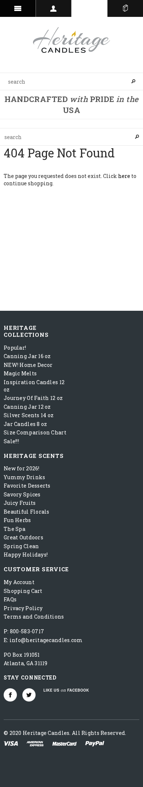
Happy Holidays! (26, 554)
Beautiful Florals (27, 511)
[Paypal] (94, 742)
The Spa (14, 528)
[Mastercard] (64, 742)
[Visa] (11, 742)
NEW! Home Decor (28, 364)
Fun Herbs (17, 520)
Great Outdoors (23, 537)
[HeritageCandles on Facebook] (10, 695)
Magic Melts (20, 373)
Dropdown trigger (54, 8)
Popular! (15, 347)
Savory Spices (22, 494)
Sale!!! (11, 441)
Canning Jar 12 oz (27, 406)
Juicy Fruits (20, 502)
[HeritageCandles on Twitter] (29, 695)
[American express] (35, 742)
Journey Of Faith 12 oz (33, 397)
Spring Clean (21, 546)
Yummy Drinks (24, 477)
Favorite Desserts (27, 485)
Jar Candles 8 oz (25, 423)
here (124, 175)
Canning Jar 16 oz (27, 356)
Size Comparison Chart (35, 432)
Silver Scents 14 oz (29, 415)
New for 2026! (22, 468)
